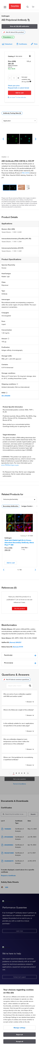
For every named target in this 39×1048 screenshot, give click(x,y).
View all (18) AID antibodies (19, 26)
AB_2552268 (6, 396)
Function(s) (8, 655)
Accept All (19, 1041)
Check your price (14, 85)
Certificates (23, 44)
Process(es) (8, 663)
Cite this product (19, 609)
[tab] (19, 655)
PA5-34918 (25, 173)
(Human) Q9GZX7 (15, 642)
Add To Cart (20, 93)
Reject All (19, 1035)
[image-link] (19, 139)
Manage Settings (19, 1028)
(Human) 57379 (18, 647)
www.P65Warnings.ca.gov (10, 465)
